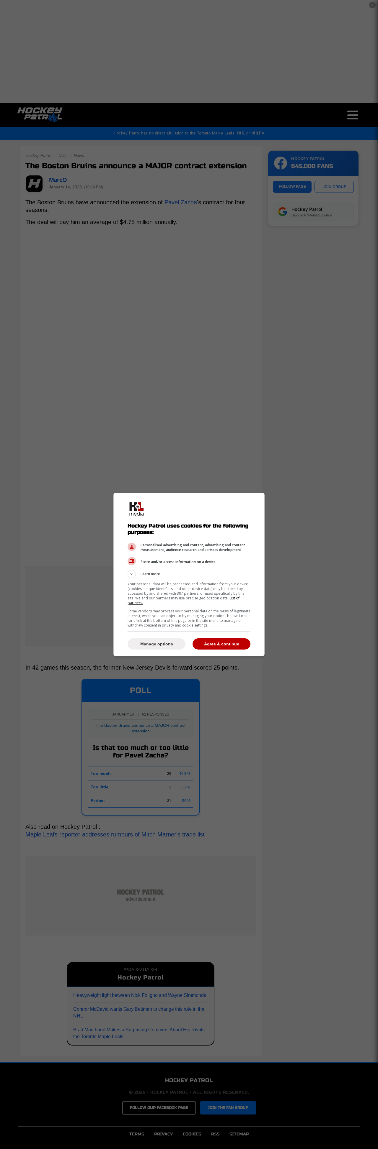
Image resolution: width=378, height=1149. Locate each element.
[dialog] (189, 574)
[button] (189, 574)
